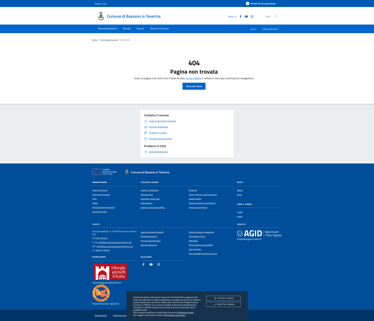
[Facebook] (239, 16)
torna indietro (193, 78)
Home (94, 39)
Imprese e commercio (198, 207)
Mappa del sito (101, 315)
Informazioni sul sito (109, 39)
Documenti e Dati (99, 211)
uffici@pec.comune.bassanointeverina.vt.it (114, 246)
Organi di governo (99, 190)
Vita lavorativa (147, 194)
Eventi (240, 216)
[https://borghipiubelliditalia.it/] (110, 271)
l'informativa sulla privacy (174, 315)
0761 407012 (102, 238)
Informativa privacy (197, 236)
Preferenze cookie (185, 312)
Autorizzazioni (146, 203)
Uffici (94, 198)
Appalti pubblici (195, 198)
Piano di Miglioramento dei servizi (203, 253)
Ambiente (193, 190)
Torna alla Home (194, 86)
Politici (95, 203)
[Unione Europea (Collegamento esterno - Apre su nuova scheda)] (105, 172)
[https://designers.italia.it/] (259, 233)
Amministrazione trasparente (201, 232)
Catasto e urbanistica (150, 190)
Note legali (193, 240)
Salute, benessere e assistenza (202, 203)
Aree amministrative (101, 194)
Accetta (225, 304)
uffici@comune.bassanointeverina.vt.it (115, 242)
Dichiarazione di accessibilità (201, 245)
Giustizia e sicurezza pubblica (153, 207)
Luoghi (240, 212)
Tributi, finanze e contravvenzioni (203, 194)
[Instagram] (251, 16)
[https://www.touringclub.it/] (101, 293)
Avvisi (239, 194)
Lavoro (253, 29)
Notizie (240, 190)
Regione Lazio (101, 3)
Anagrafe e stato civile (150, 198)
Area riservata (195, 249)
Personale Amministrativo (103, 207)
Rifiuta (226, 298)
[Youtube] (245, 16)
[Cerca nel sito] (276, 16)
